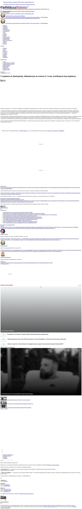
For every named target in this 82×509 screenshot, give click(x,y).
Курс (2, 12)
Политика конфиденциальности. (51, 506)
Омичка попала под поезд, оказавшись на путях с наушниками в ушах (19, 222)
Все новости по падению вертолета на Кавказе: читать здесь (20, 403)
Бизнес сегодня (6, 36)
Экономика (5, 28)
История (5, 43)
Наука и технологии (7, 40)
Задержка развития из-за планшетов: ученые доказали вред (17, 220)
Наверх (2, 495)
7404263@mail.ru (7, 490)
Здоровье (5, 34)
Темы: (4, 61)
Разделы (2, 46)
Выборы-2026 (6, 66)
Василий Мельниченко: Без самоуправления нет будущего (40, 262)
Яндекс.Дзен (50, 130)
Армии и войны (6, 30)
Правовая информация (8, 454)
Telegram (55, 130)
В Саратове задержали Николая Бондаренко (10, 198)
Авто (4, 32)
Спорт (4, 33)
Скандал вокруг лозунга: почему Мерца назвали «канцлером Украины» (19, 11)
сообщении (3, 114)
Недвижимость (6, 38)
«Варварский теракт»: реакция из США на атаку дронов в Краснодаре (18, 2)
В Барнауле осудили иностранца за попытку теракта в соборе (17, 212)
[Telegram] (5, 80)
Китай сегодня (6, 69)
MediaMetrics (61, 130)
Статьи (4, 49)
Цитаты (4, 55)
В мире (4, 35)
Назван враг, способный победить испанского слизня (12, 199)
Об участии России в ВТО (6, 227)
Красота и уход (6, 68)
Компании (5, 57)
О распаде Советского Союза (7, 238)
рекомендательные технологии (26, 493)
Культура (5, 41)
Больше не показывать (5, 507)
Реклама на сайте (7, 455)
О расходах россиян (5, 250)
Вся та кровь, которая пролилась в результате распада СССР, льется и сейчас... (23, 17)
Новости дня (3, 210)
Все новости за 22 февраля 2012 (7, 224)
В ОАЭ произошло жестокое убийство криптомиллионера (17, 393)
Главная (5, 25)
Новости (5, 48)
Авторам (5, 457)
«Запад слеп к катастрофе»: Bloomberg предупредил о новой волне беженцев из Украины (24, 213)
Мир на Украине (6, 65)
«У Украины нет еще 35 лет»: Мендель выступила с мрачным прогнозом (19, 4)
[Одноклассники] (3, 80)
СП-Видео (5, 51)
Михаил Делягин (4, 234)
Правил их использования (53, 464)
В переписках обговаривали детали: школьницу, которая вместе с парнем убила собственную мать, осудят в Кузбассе (30, 214)
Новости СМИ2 (4, 408)
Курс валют (5, 67)
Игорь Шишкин (44, 17)
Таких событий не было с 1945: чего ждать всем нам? (18, 399)
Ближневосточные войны (8, 64)
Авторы (5, 52)
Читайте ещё (3, 186)
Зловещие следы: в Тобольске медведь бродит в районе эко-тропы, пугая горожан (22, 216)
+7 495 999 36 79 (6, 485)
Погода (4, 42)
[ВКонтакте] (1, 80)
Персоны (5, 56)
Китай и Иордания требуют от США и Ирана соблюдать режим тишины (20, 219)
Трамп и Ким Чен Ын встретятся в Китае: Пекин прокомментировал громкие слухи (21, 18)
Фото (4, 50)
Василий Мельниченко (6, 257)
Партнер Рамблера (5, 502)
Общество (5, 27)
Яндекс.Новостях (24, 130)
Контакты (5, 458)
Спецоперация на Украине (9, 62)
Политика (5, 26)
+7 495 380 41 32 (6, 491)
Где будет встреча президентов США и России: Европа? (19, 407)
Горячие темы (4, 59)
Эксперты (5, 53)
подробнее (74, 506)
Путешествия (6, 31)
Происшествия (6, 39)
